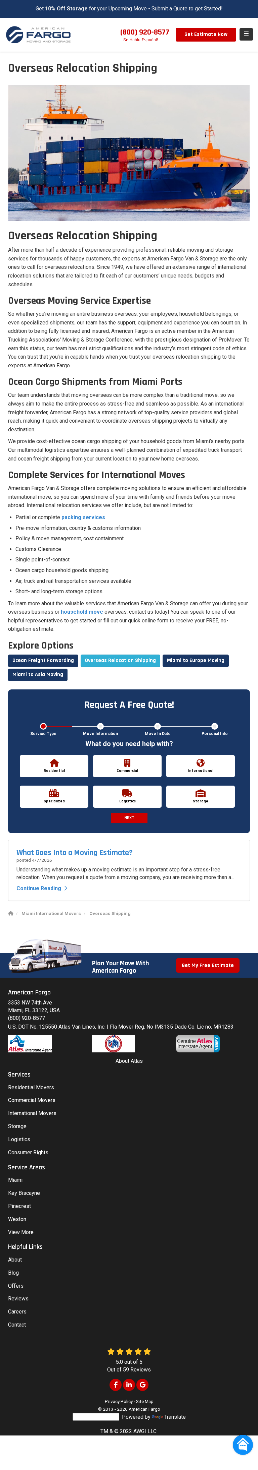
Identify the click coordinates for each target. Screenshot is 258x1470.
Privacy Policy (119, 1401)
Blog (13, 1273)
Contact (17, 1325)
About (15, 1260)
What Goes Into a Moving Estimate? (74, 853)
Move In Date (158, 733)
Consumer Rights (28, 1152)
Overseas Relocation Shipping (120, 660)
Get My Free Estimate (208, 965)
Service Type (43, 733)
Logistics (19, 1139)
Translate (175, 1417)
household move (82, 612)
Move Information (100, 733)
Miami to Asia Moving (37, 674)
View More (21, 1232)
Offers (16, 1286)
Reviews (18, 1298)
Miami (15, 1180)
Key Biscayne (24, 1193)
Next (129, 817)
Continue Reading (38, 888)
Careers (17, 1311)
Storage (17, 1126)
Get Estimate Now (205, 34)
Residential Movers (31, 1087)
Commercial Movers (31, 1100)
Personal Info (215, 733)
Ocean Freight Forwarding (43, 660)
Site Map (145, 1401)
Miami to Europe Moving (195, 660)
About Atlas (129, 1061)
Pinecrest (19, 1206)
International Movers (32, 1113)
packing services (83, 517)
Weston (17, 1219)
